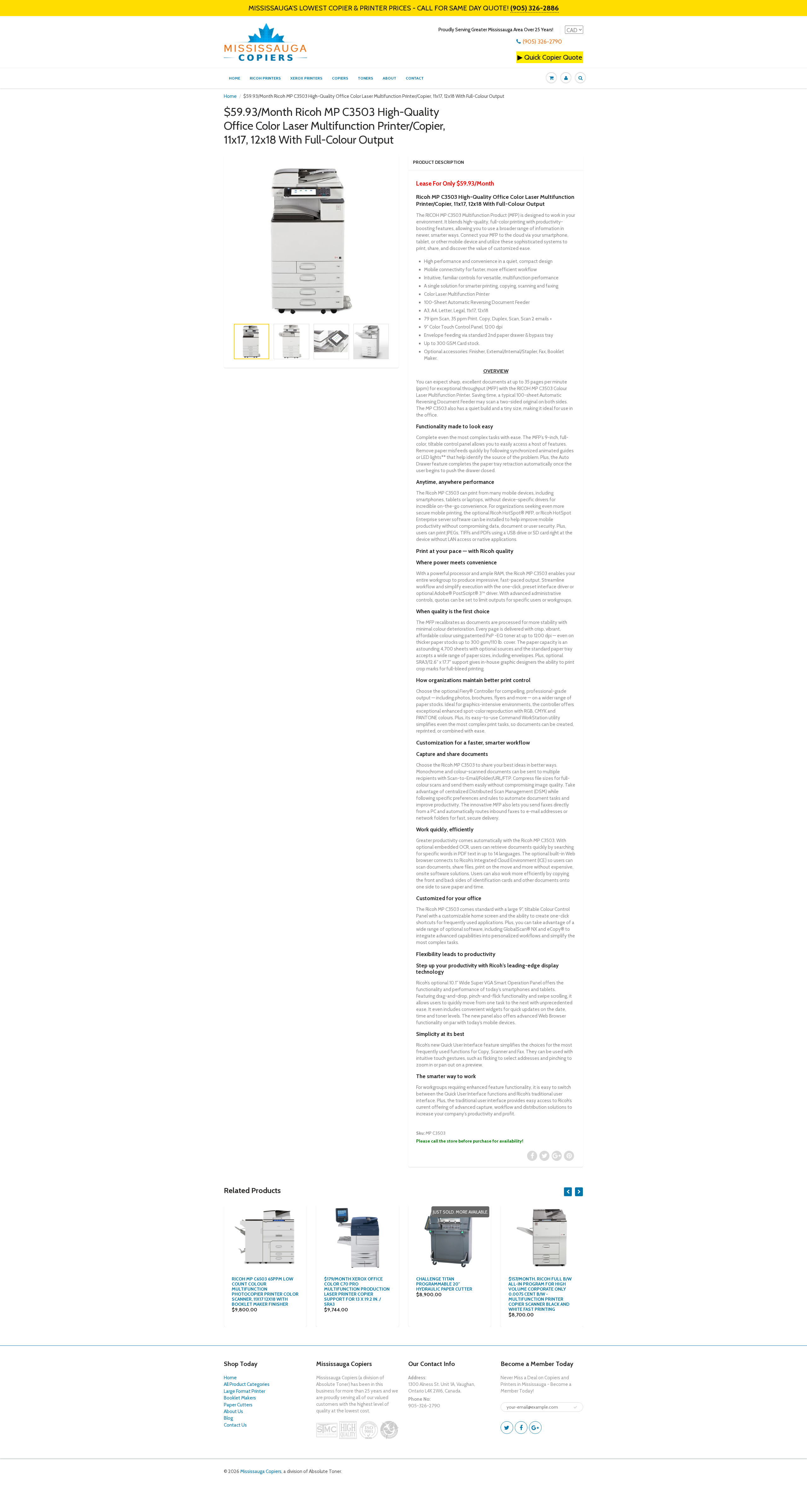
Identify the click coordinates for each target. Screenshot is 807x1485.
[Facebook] (521, 1427)
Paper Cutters (238, 1405)
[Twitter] (507, 1427)
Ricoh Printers (265, 78)
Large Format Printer (244, 1391)
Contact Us (235, 1425)
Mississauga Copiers (261, 1471)
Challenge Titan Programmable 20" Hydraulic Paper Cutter (444, 1284)
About (389, 78)
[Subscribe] (575, 1407)
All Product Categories (247, 1384)
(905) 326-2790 (542, 41)
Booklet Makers (240, 1398)
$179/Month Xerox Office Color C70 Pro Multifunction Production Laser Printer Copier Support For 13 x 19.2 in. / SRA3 (357, 1291)
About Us (233, 1411)
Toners (365, 78)
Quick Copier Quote (553, 57)
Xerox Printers (306, 78)
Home (234, 78)
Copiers (340, 78)
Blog (228, 1418)
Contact (415, 78)
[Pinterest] (535, 1427)
